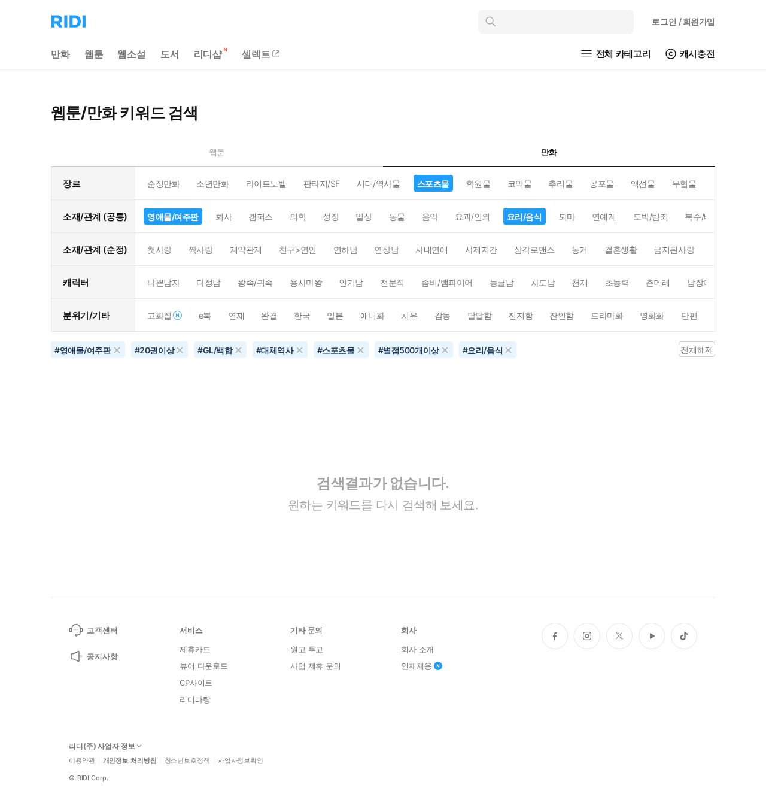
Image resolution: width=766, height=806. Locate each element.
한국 (302, 315)
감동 (442, 315)
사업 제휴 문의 (315, 666)
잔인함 (561, 315)
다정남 (208, 282)
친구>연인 (298, 249)
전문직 (392, 282)
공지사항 (102, 656)
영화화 (652, 315)
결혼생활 (620, 249)
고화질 (159, 315)
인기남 (351, 282)
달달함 (479, 315)
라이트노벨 (266, 183)
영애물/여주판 (173, 216)
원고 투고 (306, 649)
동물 (397, 216)
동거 (580, 249)
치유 (409, 315)
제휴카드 (195, 649)
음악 (430, 216)
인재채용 (416, 666)
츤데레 (658, 282)
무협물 (684, 183)
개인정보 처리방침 (130, 761)
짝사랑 (201, 249)
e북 (205, 315)
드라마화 (607, 315)
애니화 (372, 315)
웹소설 (131, 54)
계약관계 (246, 249)
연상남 (386, 249)
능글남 (502, 282)
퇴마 (567, 216)
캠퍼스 (260, 216)
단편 (689, 315)
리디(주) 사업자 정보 (102, 746)
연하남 (345, 249)
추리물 (560, 183)
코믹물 (519, 183)
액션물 (643, 183)
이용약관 (82, 761)
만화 (60, 54)
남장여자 (703, 282)
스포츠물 (433, 183)
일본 (335, 315)
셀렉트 (256, 54)
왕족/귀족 (255, 282)
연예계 (604, 216)
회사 (223, 216)
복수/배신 (702, 216)
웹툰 (94, 54)
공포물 (601, 183)
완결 (269, 315)
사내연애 (431, 249)
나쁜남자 (163, 282)
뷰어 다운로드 (204, 666)
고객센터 (102, 630)
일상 (363, 216)
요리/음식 (524, 216)
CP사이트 (196, 682)
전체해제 (696, 349)
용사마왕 (306, 282)
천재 (580, 282)
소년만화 (212, 183)
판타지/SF (321, 183)
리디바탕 (195, 699)
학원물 (478, 183)
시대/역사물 (378, 183)
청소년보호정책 (187, 761)
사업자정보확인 (240, 761)
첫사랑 (159, 249)
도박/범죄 (650, 216)
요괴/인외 (472, 216)
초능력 (617, 282)
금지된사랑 (673, 249)
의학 (298, 216)
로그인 (683, 21)
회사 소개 (417, 649)
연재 (236, 315)
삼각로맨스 (534, 249)
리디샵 (208, 54)
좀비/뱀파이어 (447, 282)
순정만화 (163, 183)
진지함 (520, 315)
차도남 (543, 282)
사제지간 (481, 249)
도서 (170, 54)
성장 (331, 216)
